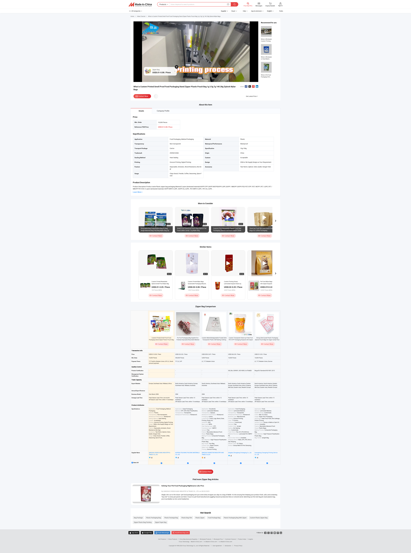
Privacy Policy (238, 545)
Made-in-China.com (196, 541)
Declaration (228, 545)
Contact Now (143, 96)
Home (132, 16)
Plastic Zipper (199, 518)
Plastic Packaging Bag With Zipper (235, 518)
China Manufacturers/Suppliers (188, 539)
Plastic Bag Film (186, 518)
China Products (172, 539)
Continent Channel (230, 539)
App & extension (256, 11)
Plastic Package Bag (171, 518)
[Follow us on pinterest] (278, 533)
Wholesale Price (218, 539)
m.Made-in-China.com (210, 541)
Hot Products (162, 539)
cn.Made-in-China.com (225, 541)
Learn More (137, 192)
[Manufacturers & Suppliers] (140, 4)
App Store (134, 533)
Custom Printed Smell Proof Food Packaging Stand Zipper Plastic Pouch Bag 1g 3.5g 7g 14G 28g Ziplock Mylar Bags (161, 339)
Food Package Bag (214, 518)
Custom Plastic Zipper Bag (258, 518)
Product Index (242, 539)
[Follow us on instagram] (271, 533)
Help (244, 11)
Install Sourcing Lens (182, 533)
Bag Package (138, 518)
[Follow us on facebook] (265, 533)
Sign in (280, 6)
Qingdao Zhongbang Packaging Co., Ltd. (240, 452)
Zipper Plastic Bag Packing (143, 522)
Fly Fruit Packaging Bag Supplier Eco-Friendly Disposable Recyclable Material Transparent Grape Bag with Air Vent (187, 339)
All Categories (135, 11)
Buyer (233, 11)
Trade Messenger (162, 533)
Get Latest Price (251, 96)
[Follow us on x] (268, 533)
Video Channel (141, 16)
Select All (135, 462)
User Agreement (217, 545)
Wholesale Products (205, 539)
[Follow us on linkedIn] (281, 533)
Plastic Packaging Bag (153, 518)
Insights (250, 539)
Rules (281, 11)
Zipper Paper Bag (160, 522)
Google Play (147, 533)
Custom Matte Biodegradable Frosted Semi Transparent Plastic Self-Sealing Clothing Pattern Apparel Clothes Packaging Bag (214, 339)
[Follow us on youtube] (275, 533)
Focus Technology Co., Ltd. (190, 545)
